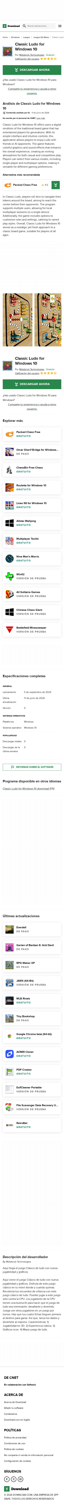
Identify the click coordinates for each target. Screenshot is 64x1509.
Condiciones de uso (14, 1443)
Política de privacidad (15, 1437)
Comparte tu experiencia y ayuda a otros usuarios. (32, 91)
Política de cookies (14, 1449)
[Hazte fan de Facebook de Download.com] (7, 1479)
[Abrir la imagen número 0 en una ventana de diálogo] (17, 319)
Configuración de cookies (17, 1461)
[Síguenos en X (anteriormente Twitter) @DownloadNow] (13, 1479)
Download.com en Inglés (17, 1419)
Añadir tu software (13, 1408)
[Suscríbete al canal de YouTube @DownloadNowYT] (20, 1479)
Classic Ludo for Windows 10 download (26, 788)
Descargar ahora (35, 70)
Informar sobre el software (34, 767)
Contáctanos (10, 1414)
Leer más (41, 118)
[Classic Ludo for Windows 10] (7, 51)
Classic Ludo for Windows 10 (30, 47)
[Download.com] (11, 26)
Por (29, 55)
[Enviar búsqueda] (24, 26)
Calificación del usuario (27, 58)
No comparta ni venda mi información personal (28, 1455)
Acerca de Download (15, 1402)
